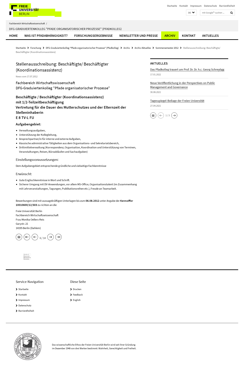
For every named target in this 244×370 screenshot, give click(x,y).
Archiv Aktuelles (143, 47)
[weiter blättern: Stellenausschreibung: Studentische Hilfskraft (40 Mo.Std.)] (50, 237)
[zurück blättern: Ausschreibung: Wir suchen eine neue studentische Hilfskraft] (35, 237)
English (77, 299)
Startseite (172, 5)
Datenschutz (210, 5)
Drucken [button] (77, 289)
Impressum (196, 5)
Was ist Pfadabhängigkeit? (46, 35)
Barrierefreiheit (227, 5)
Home (13, 35)
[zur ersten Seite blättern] (27, 237)
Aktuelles (210, 35)
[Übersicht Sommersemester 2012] (19, 237)
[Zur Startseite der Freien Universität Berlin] (33, 10)
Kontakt (183, 5)
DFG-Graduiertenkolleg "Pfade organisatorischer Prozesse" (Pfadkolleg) (65, 29)
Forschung (35, 47)
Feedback (78, 294)
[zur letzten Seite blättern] (58, 237)
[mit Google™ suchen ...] (232, 12)
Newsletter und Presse (138, 35)
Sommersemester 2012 (167, 47)
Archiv (169, 35)
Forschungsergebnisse (93, 35)
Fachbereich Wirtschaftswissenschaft (28, 23)
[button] (191, 13)
